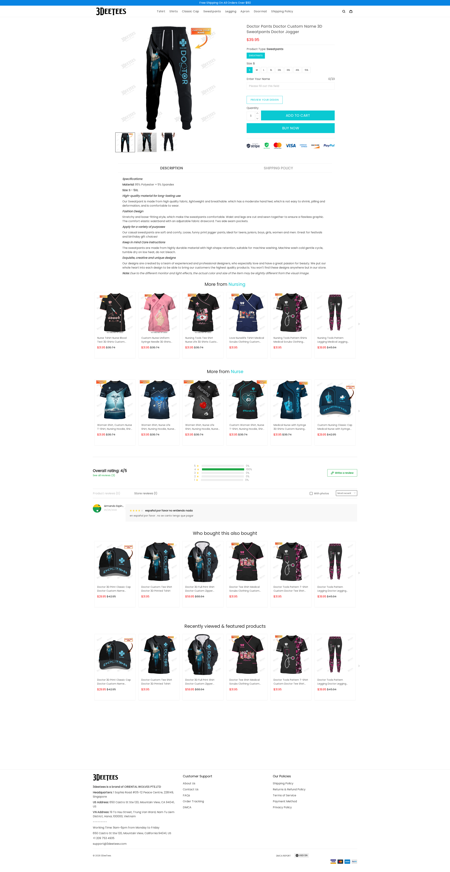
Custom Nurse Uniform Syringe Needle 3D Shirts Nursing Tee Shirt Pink (156, 340)
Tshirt (161, 11)
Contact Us (190, 789)
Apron (245, 11)
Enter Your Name (258, 79)
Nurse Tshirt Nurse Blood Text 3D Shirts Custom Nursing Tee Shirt (112, 340)
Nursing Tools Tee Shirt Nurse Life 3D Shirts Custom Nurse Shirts (202, 340)
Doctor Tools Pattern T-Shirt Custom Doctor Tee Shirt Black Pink (291, 589)
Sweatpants (212, 11)
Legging (230, 11)
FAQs (186, 795)
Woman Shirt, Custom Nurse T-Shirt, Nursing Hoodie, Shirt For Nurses (114, 427)
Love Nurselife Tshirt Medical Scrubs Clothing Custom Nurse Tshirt (246, 340)
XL (271, 69)
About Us (189, 783)
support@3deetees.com (110, 844)
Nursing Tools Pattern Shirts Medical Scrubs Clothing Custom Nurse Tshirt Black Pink (290, 340)
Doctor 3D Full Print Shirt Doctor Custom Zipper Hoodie (199, 589)
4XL (297, 69)
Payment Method (285, 801)
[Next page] (359, 325)
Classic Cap (190, 11)
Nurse (237, 372)
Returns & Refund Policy (289, 789)
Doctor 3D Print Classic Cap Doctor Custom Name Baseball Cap (114, 589)
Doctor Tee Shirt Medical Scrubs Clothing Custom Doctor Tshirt (244, 589)
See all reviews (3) (104, 475)
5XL (306, 69)
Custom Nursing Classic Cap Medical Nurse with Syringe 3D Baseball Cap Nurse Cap (334, 427)
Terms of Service (284, 795)
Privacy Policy (282, 807)
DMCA (187, 807)
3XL (288, 69)
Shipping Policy (282, 11)
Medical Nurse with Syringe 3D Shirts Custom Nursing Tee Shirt (290, 427)
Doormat (260, 11)
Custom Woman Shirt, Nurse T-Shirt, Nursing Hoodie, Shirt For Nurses (246, 427)
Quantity (253, 108)
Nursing (237, 284)
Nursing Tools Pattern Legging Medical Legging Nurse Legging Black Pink (332, 340)
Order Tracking (193, 801)
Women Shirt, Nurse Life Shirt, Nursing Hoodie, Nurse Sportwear (157, 427)
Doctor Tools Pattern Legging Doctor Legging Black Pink (331, 589)
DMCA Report (283, 855)
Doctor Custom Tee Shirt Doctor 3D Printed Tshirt (156, 589)
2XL (279, 69)
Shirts (173, 11)
